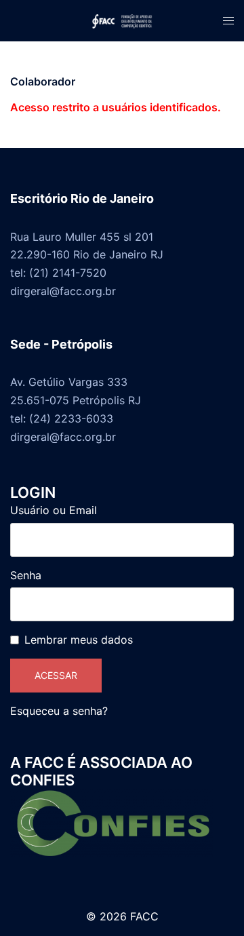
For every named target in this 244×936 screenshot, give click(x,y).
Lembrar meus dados (78, 639)
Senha (25, 575)
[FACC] (122, 20)
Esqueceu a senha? (59, 711)
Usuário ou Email (53, 510)
